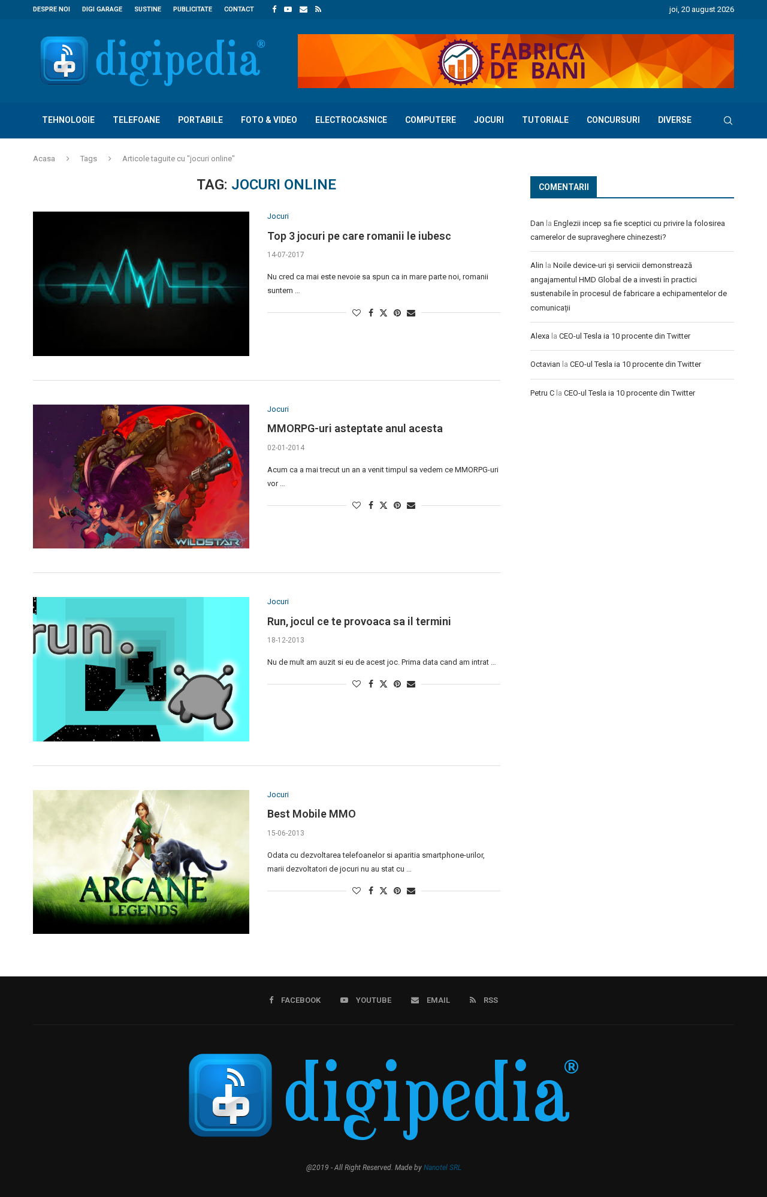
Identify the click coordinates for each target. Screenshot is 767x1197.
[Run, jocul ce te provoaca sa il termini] (141, 669)
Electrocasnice (351, 120)
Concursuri (613, 120)
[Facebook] (274, 9)
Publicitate (192, 9)
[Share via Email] (411, 313)
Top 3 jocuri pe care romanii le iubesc (359, 236)
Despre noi (51, 9)
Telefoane (136, 120)
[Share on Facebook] (371, 313)
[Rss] (318, 9)
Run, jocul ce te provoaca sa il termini (359, 621)
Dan (537, 223)
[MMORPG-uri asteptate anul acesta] (141, 476)
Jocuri (489, 120)
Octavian (545, 364)
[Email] (303, 9)
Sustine (147, 9)
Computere (430, 120)
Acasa (44, 158)
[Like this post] (356, 313)
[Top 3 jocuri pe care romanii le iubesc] (141, 283)
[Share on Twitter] (383, 312)
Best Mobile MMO (311, 813)
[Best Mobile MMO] (141, 862)
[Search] (728, 120)
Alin (536, 265)
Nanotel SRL (442, 1167)
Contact (239, 9)
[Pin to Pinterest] (397, 313)
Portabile (200, 120)
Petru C (542, 392)
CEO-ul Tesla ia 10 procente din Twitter (624, 335)
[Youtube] (288, 9)
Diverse (674, 120)
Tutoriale (545, 120)
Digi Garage (102, 9)
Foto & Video (269, 120)
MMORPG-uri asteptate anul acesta (355, 428)
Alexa (539, 335)
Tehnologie (68, 120)
